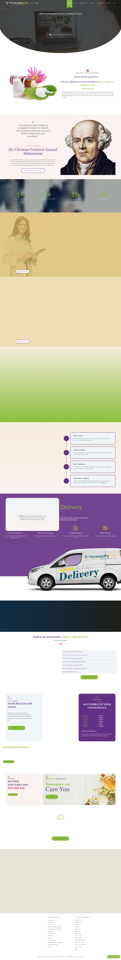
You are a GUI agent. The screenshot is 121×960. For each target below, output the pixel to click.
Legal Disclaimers (52, 940)
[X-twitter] (37, 903)
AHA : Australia (78, 946)
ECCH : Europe (78, 937)
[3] (61, 411)
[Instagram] (34, 903)
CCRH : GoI (78, 929)
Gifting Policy (51, 931)
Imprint (49, 937)
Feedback (50, 946)
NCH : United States (79, 942)
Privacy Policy (51, 920)
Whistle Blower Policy (53, 944)
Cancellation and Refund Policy (55, 929)
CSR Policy (50, 935)
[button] (22, 267)
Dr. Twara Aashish (78, 956)
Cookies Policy (51, 922)
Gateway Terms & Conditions (54, 926)
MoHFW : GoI (78, 922)
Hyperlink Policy (51, 933)
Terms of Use (51, 924)
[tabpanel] (25, 393)
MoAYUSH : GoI (79, 920)
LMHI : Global (78, 935)
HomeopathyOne (61, 956)
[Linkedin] (27, 903)
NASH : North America (80, 940)
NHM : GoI (77, 924)
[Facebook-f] (31, 903)
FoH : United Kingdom (80, 944)
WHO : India (78, 933)
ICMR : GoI (77, 931)
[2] (60, 411)
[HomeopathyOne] (17, 3)
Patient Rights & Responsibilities (55, 942)
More (76, 949)
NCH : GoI (77, 926)
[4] (62, 411)
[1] (59, 411)
